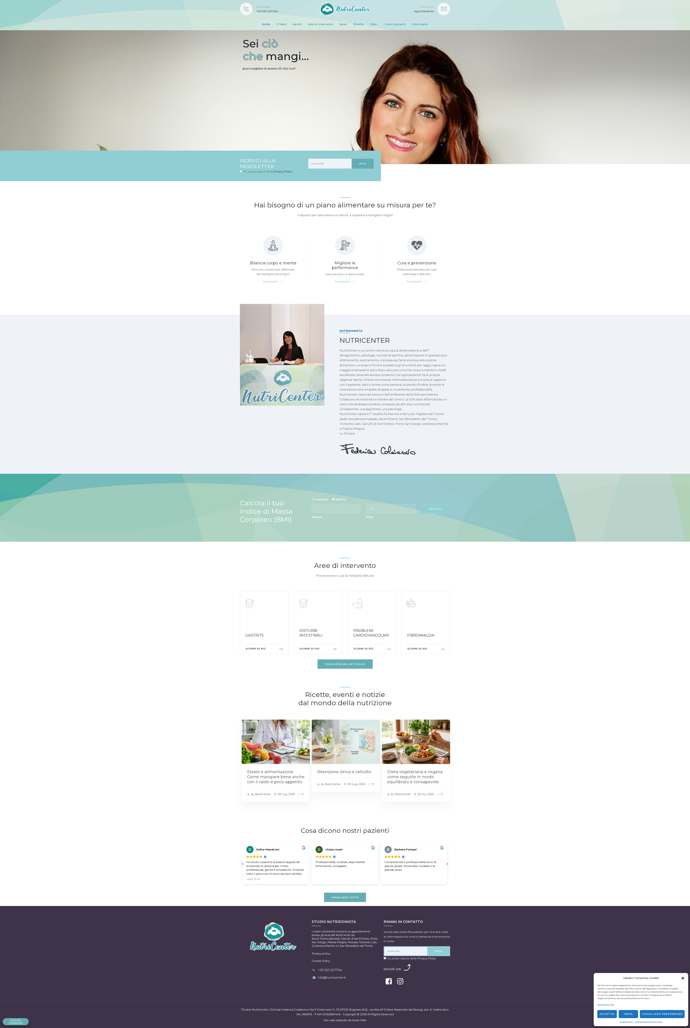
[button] (683, 978)
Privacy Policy (283, 171)
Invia (363, 163)
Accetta (607, 1014)
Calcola (436, 508)
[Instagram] (400, 981)
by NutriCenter (260, 794)
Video (374, 24)
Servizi (297, 24)
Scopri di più (256, 648)
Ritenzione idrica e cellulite (344, 771)
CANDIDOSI (418, 635)
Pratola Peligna (336, 942)
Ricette (358, 24)
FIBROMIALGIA (366, 635)
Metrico (341, 499)
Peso (369, 517)
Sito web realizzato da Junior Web (345, 1020)
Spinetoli (334, 938)
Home (266, 24)
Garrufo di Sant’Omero (355, 938)
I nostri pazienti (395, 24)
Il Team (281, 24)
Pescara (353, 942)
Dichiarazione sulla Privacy (649, 1021)
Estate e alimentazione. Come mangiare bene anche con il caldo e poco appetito (276, 776)
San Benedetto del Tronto (356, 945)
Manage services (605, 1004)
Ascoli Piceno (320, 938)
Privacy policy (321, 953)
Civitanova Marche (323, 945)
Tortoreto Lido (368, 942)
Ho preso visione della (267, 171)
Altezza (317, 517)
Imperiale (321, 499)
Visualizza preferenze (662, 1014)
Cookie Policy (626, 1021)
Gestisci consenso (16, 1021)
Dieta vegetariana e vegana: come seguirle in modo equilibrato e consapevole (415, 776)
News (343, 24)
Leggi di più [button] (392, 878)
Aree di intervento (320, 24)
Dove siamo (420, 24)
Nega (628, 1014)
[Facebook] (389, 981)
